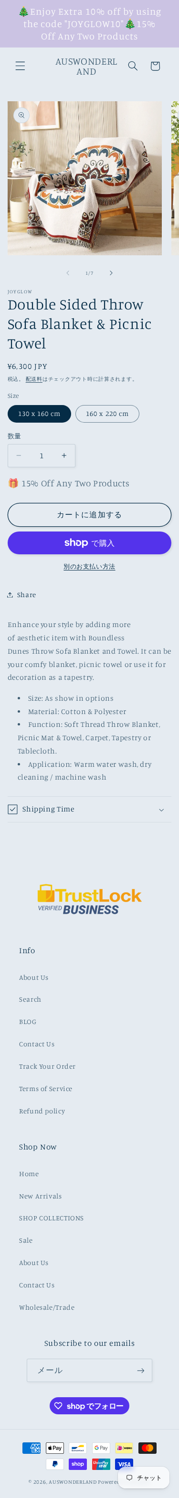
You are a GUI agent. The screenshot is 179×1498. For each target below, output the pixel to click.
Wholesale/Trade (46, 1307)
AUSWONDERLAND (73, 1482)
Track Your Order (47, 1066)
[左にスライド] (67, 272)
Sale (26, 1240)
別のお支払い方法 (89, 566)
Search (30, 999)
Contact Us (36, 1044)
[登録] (140, 1370)
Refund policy (42, 1111)
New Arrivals (40, 1196)
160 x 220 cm (107, 413)
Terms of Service (46, 1088)
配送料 (34, 379)
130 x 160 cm (39, 413)
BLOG (28, 1021)
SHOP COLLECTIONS (51, 1218)
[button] (20, 66)
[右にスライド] (111, 272)
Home (29, 1173)
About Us (34, 977)
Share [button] (26, 594)
